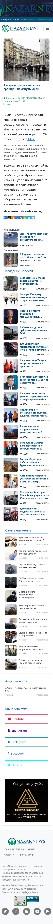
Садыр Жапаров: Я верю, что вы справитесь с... (33, 634)
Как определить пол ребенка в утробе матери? (33, 552)
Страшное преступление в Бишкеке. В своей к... (32, 566)
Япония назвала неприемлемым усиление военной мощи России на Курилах (31, 429)
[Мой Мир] (17, 217)
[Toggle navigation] (47, 28)
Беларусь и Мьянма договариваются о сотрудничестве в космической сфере (32, 445)
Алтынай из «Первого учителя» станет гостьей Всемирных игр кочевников (34, 478)
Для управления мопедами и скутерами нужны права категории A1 (34, 346)
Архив (31, 849)
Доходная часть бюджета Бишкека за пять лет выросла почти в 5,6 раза (34, 511)
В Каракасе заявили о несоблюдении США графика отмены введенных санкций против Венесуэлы (33, 257)
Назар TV (9, 854)
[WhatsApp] (25, 217)
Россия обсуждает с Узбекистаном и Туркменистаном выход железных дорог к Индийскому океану (34, 462)
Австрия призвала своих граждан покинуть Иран (22, 87)
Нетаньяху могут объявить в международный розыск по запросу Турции (31, 313)
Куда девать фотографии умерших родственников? (31, 538)
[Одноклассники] (13, 217)
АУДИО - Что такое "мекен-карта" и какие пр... (25, 689)
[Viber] (21, 217)
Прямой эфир (26, 854)
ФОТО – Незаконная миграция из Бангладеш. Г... (32, 648)
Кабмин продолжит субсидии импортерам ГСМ (33, 330)
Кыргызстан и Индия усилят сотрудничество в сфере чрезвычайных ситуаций (34, 396)
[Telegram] (33, 217)
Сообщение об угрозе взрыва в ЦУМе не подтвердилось (32, 280)
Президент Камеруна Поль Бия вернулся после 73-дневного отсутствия (34, 495)
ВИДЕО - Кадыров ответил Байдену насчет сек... (32, 579)
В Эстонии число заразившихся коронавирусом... (27, 594)
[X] (9, 217)
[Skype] (29, 217)
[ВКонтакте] (5, 217)
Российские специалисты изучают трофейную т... (31, 661)
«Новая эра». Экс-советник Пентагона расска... (32, 607)
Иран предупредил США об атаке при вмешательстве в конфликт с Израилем (34, 236)
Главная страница (14, 849)
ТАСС (31, 139)
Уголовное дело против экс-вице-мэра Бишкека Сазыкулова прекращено (34, 379)
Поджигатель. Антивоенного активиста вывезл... (33, 620)
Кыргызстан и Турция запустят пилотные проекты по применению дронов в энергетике (33, 363)
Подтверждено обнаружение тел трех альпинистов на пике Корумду (33, 412)
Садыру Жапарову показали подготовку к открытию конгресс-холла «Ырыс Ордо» (34, 297)
